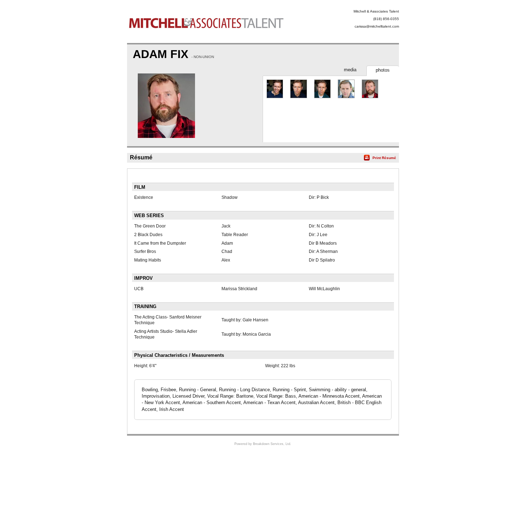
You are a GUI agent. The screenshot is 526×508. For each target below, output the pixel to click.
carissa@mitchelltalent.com (377, 26)
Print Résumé (384, 158)
